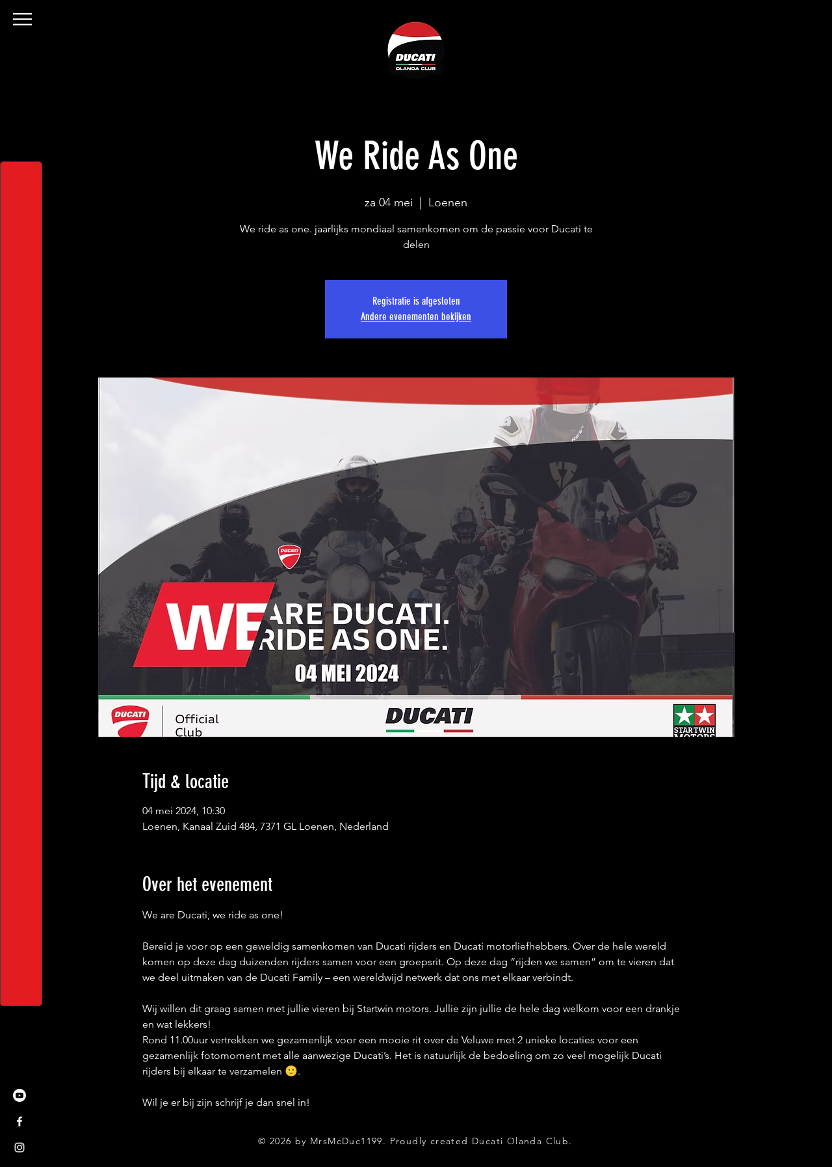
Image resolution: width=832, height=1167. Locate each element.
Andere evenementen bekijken (416, 316)
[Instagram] (19, 1147)
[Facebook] (19, 1121)
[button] (22, 19)
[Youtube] (19, 1095)
